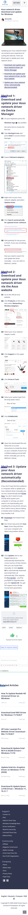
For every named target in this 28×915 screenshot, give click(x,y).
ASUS (3, 627)
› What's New (6, 868)
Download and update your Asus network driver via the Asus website (15, 76)
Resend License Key (9, 829)
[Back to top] (24, 912)
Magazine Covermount (10, 847)
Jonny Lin (3, 719)
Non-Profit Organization (11, 856)
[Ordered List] (9, 665)
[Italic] (3, 665)
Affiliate (5, 844)
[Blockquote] (13, 665)
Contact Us (6, 814)
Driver (11, 627)
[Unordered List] (11, 665)
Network (19, 627)
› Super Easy (6, 877)
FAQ (4, 817)
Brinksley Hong (5, 776)
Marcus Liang (5, 757)
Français (19, 896)
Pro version (11, 578)
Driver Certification (9, 826)
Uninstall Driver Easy (9, 832)
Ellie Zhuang (4, 738)
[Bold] (1, 665)
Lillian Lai (3, 702)
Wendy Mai (8, 19)
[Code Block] (14, 665)
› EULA (4, 871)
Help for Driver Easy (9, 820)
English (4, 896)
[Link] (16, 665)
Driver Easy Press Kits (10, 853)
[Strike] (7, 665)
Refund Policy (7, 835)
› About (4, 865)
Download (8, 518)
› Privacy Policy (7, 874)
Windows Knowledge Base (11, 823)
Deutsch (11, 896)
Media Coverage (8, 850)
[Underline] (5, 665)
